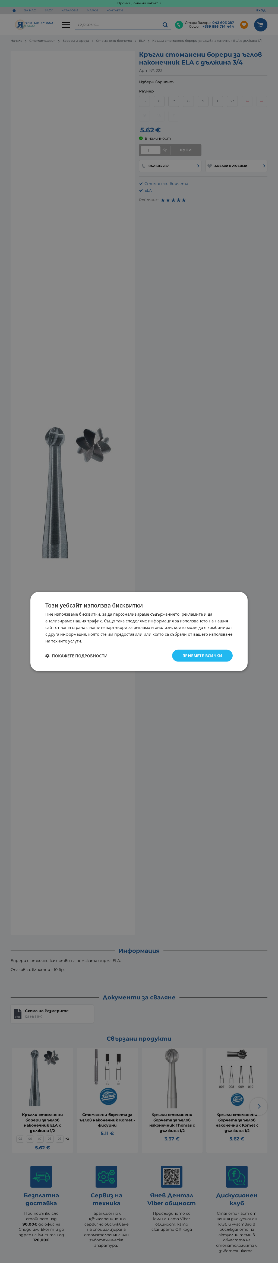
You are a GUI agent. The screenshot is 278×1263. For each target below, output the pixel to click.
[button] (76, 656)
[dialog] (139, 631)
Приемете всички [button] (202, 655)
